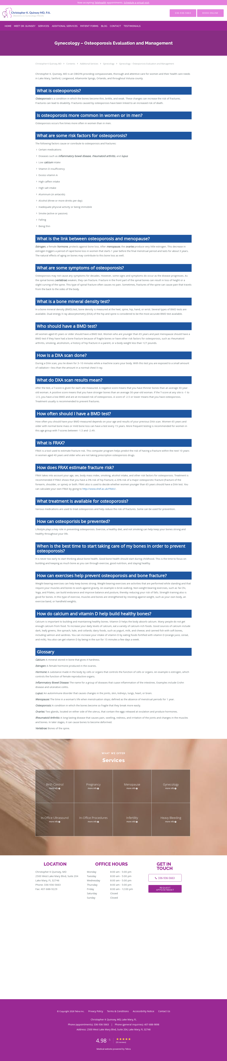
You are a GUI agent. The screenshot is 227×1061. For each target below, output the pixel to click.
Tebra (128, 1048)
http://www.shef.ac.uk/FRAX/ (99, 488)
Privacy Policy (95, 1011)
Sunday (102, 897)
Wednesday (109, 880)
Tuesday (109, 876)
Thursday (109, 884)
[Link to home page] (21, 13)
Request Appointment (165, 888)
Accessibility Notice (143, 1011)
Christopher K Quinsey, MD (48, 63)
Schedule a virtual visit (136, 2)
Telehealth (100, 2)
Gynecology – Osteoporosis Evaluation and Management (146, 63)
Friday (110, 889)
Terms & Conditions (118, 1011)
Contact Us (164, 1011)
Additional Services (89, 63)
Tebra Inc (79, 1011)
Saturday (102, 893)
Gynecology (109, 63)
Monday (109, 871)
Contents (71, 63)
